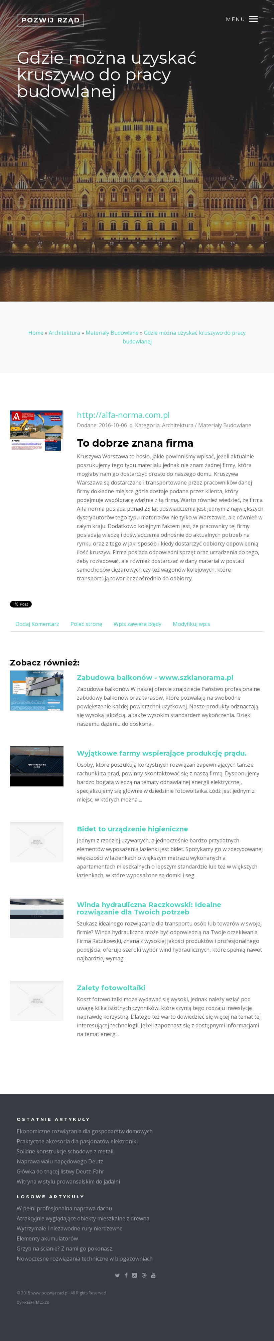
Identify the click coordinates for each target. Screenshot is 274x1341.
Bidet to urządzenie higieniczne (132, 829)
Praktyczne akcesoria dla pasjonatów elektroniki (77, 1141)
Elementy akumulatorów (47, 1238)
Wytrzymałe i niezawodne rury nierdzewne (70, 1228)
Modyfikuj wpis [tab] (191, 624)
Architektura (64, 332)
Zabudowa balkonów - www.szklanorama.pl (155, 678)
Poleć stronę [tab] (86, 624)
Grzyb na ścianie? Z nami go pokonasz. (65, 1248)
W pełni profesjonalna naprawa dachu (64, 1208)
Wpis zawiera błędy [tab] (137, 624)
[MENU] (256, 18)
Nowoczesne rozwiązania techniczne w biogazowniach (85, 1258)
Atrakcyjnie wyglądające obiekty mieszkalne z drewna (83, 1218)
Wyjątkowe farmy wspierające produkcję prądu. (162, 753)
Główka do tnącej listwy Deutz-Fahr (60, 1171)
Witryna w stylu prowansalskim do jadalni (68, 1181)
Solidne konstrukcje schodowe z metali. (65, 1151)
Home (35, 332)
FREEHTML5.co (35, 1302)
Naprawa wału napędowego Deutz (60, 1161)
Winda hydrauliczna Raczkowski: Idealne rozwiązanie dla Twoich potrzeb (149, 908)
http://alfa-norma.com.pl (123, 414)
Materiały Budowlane (112, 332)
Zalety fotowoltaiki (111, 988)
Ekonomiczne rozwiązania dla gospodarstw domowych (85, 1131)
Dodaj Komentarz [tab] (37, 624)
